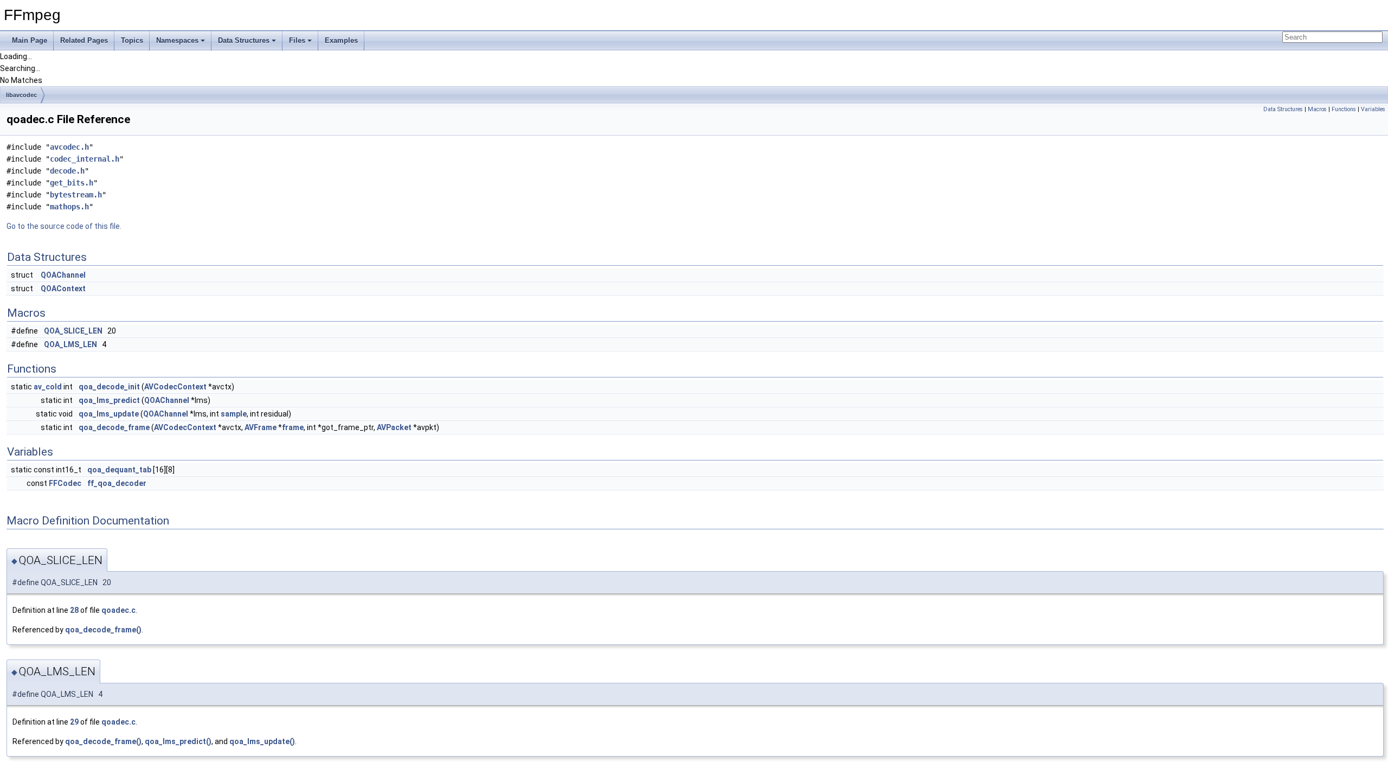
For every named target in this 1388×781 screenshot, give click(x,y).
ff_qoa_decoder (116, 483)
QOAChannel (63, 275)
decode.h (67, 171)
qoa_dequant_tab (119, 469)
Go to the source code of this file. (64, 226)
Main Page (29, 40)
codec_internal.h (84, 159)
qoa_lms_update (109, 413)
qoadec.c (118, 610)
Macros (1317, 109)
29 (74, 722)
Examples (341, 40)
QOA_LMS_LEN (70, 344)
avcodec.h (69, 147)
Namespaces (177, 40)
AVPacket (394, 427)
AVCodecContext (175, 386)
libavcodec (21, 95)
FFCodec (65, 483)
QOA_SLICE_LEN (73, 331)
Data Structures (243, 40)
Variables (1373, 109)
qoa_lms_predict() (178, 741)
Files (297, 40)
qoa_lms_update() (262, 741)
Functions (1344, 109)
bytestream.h (76, 194)
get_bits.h (71, 182)
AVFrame (261, 427)
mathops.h (69, 206)
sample (234, 413)
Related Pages (84, 40)
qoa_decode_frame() (103, 629)
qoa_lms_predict (109, 400)
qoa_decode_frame (114, 427)
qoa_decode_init (109, 386)
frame (293, 427)
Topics (132, 40)
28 (74, 610)
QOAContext (63, 288)
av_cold (48, 386)
